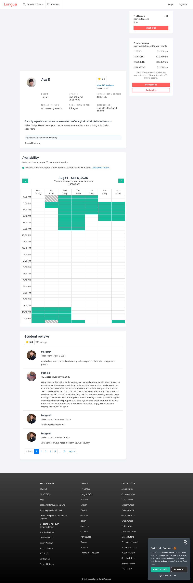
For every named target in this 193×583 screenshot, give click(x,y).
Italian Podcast (46, 543)
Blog (42, 499)
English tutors (128, 504)
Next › (72, 451)
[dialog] (169, 559)
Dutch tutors (127, 499)
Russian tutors (128, 552)
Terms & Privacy (47, 564)
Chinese (84, 531)
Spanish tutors (128, 558)
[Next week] (121, 180)
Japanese (85, 526)
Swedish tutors (128, 563)
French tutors (128, 510)
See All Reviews (32, 143)
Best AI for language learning (52, 504)
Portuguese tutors (130, 542)
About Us (44, 553)
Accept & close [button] (160, 569)
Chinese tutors (128, 494)
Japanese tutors (129, 531)
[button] (30, 128)
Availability (151, 90)
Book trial (151, 27)
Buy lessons (151, 84)
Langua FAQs (86, 494)
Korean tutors (128, 536)
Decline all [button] (179, 569)
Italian (83, 520)
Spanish (84, 499)
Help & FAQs (45, 494)
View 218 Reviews (105, 85)
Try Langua (85, 489)
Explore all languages (90, 552)
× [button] (186, 544)
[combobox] (185, 541)
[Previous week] (25, 180)
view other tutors (100, 167)
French (84, 510)
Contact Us (45, 559)
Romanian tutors (129, 547)
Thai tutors (127, 568)
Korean (84, 542)
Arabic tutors (127, 489)
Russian (84, 547)
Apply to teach (46, 548)
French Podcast (47, 537)
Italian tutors (127, 526)
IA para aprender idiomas (51, 510)
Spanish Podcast (47, 532)
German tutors (128, 515)
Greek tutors (127, 520)
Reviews (43, 489)
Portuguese (86, 536)
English (84, 504)
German (84, 515)
